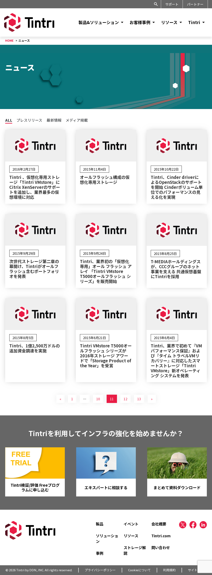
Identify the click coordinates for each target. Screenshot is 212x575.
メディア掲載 (77, 120)
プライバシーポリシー (100, 570)
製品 (99, 523)
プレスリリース (29, 120)
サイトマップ (197, 570)
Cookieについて (139, 570)
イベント (131, 523)
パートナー (195, 4)
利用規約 (169, 570)
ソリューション (107, 538)
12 (125, 398)
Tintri (194, 22)
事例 (99, 553)
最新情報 (54, 120)
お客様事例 (140, 22)
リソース (169, 22)
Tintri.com (161, 535)
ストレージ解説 (135, 550)
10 (98, 398)
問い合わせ (160, 547)
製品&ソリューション (98, 22)
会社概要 (158, 523)
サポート (171, 4)
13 (139, 398)
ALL (8, 120)
